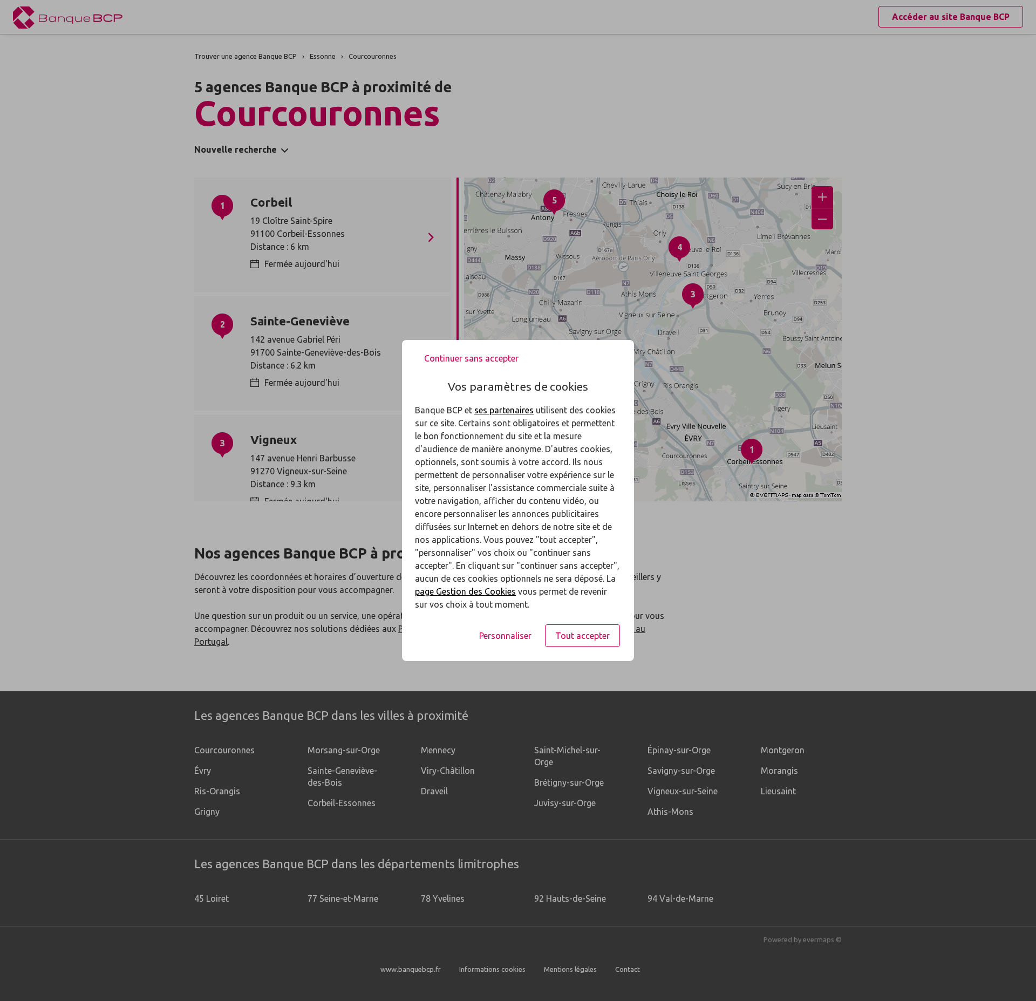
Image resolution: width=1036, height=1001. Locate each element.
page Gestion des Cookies (465, 591)
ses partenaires (504, 410)
